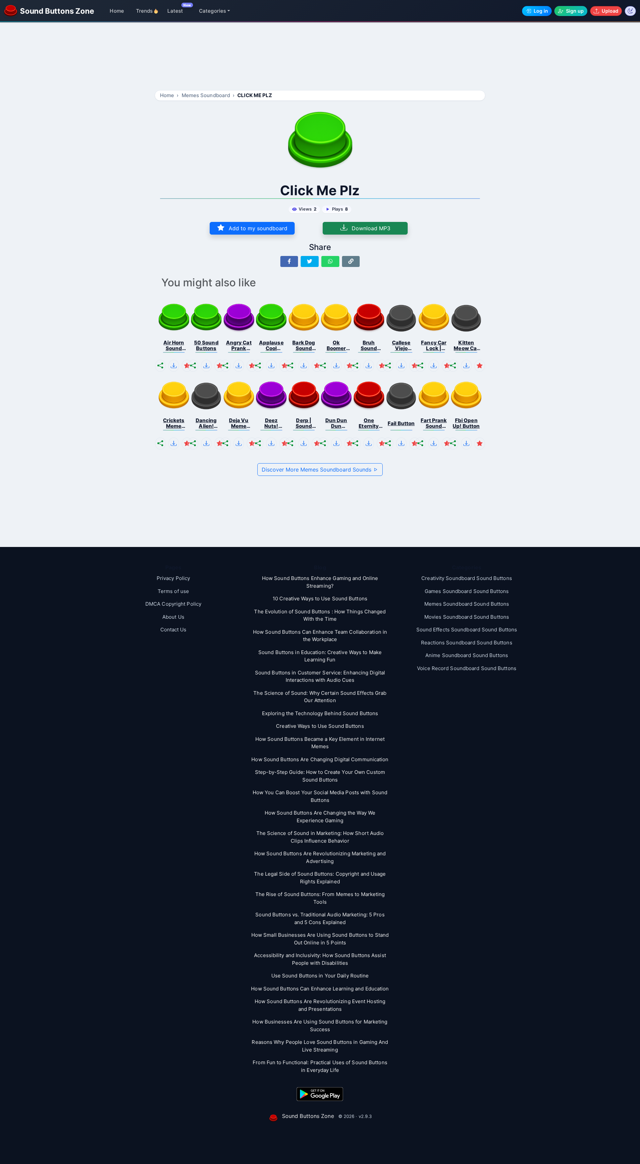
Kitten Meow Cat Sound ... (466, 345)
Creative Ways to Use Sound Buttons (320, 726)
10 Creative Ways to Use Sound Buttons (320, 598)
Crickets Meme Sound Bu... (173, 423)
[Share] (160, 365)
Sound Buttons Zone (308, 1116)
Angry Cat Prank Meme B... (239, 345)
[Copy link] (351, 261)
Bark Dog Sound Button (303, 345)
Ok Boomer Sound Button (336, 345)
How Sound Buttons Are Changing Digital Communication (319, 759)
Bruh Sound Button (368, 345)
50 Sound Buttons (206, 345)
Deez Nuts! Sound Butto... (271, 423)
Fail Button (401, 423)
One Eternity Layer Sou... (369, 423)
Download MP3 (370, 228)
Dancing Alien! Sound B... (206, 423)
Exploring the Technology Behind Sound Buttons (320, 713)
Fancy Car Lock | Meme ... (433, 345)
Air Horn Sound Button (173, 345)
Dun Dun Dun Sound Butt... (336, 423)
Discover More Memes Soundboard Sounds (317, 469)
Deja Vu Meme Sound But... (239, 423)
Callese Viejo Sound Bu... (401, 345)
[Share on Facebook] (289, 261)
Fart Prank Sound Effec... (434, 423)
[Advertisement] (320, 57)
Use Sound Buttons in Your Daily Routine (320, 975)
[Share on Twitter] (310, 261)
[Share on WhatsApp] (330, 261)
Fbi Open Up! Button (466, 423)
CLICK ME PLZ (254, 95)
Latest (175, 11)
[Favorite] (187, 365)
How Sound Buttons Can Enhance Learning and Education (320, 988)
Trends (144, 11)
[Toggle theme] (630, 11)
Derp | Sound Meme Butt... (304, 423)
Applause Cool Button (271, 345)
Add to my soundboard (257, 228)
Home (117, 11)
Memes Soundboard (206, 95)
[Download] (174, 365)
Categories (212, 11)
